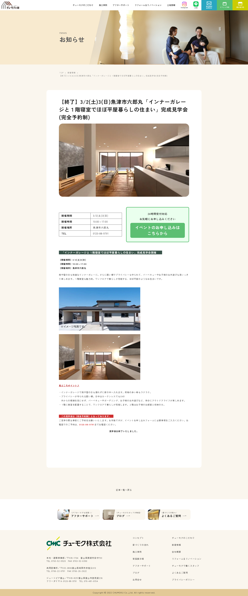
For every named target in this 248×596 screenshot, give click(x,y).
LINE (196, 8)
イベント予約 (224, 7)
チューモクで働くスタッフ (185, 565)
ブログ (136, 572)
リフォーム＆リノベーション (148, 5)
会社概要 (176, 551)
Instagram (184, 7)
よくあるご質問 (180, 572)
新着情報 (176, 544)
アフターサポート (121, 5)
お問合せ (137, 579)
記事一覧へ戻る (124, 489)
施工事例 (103, 5)
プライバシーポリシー (183, 579)
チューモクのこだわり (83, 5)
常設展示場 (138, 558)
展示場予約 (240, 7)
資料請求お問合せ (209, 7)
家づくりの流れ (141, 544)
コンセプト (138, 537)
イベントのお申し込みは (157, 230)
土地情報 (171, 5)
